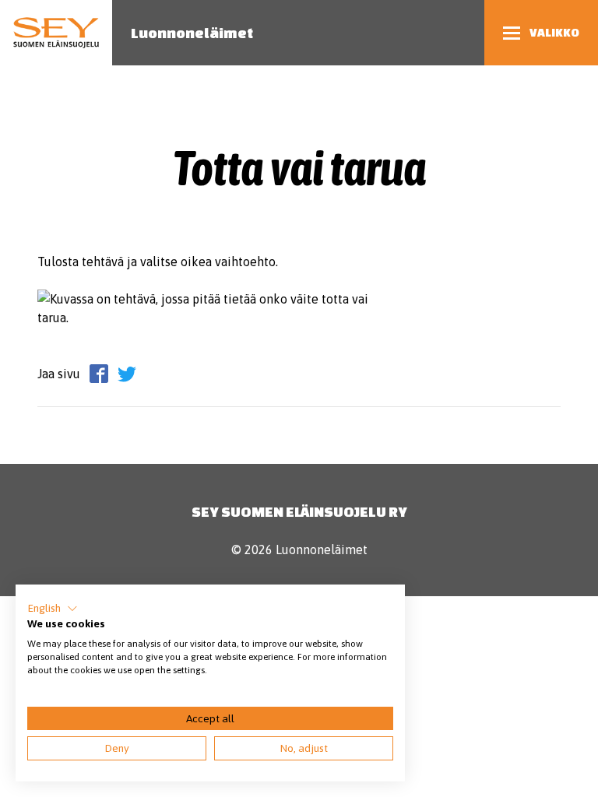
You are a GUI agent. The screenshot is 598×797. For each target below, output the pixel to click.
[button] (52, 608)
